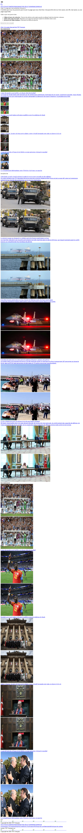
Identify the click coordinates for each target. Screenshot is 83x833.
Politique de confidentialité (42, 826)
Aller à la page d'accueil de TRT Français (13, 27)
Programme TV (5, 826)
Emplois (17, 826)
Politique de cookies (57, 826)
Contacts (12, 826)
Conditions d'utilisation (27, 826)
